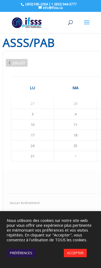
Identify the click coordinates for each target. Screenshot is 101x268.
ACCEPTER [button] (75, 252)
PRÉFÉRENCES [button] (21, 252)
